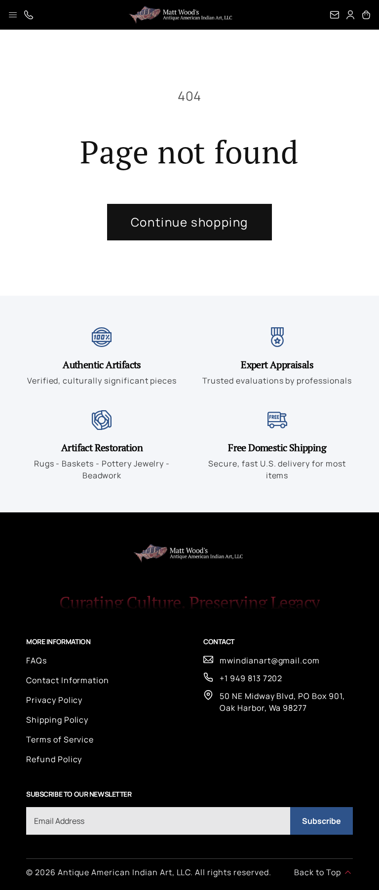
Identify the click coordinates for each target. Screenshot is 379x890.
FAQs (36, 660)
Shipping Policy (57, 719)
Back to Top (317, 872)
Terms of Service (60, 739)
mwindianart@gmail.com (270, 660)
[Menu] (13, 15)
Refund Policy (54, 759)
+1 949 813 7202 (251, 678)
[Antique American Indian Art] (181, 15)
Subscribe (321, 820)
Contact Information (67, 680)
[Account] (350, 15)
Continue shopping (189, 222)
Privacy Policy (54, 700)
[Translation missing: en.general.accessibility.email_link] (335, 15)
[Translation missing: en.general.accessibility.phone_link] (29, 15)
